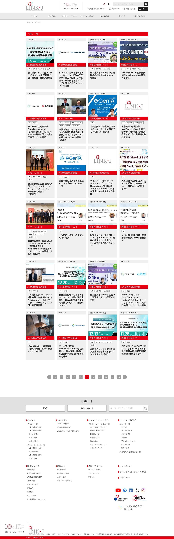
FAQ (45, 408)
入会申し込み (61, 477)
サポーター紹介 (32, 484)
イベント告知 (126, 444)
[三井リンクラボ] (139, 498)
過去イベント (33, 441)
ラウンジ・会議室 (94, 470)
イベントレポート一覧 (36, 445)
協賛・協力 (125, 448)
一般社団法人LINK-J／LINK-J (36, 6)
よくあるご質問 (50, 534)
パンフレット (31, 495)
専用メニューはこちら (64, 481)
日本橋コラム (94, 434)
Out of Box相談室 (63, 424)
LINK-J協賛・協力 (35, 431)
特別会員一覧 (61, 470)
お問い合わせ (87, 408)
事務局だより (94, 437)
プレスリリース (126, 431)
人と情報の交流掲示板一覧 (130, 452)
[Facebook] (125, 490)
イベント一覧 (32, 424)
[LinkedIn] (131, 490)
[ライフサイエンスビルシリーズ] (121, 498)
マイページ (124, 477)
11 (100, 377)
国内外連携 (31, 481)
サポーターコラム (96, 448)
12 (106, 377)
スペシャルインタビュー (98, 427)
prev (49, 377)
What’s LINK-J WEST (34, 477)
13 (112, 377)
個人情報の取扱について (141, 534)
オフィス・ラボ (93, 473)
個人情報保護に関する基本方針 (123, 534)
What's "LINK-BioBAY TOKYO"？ (68, 431)
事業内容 (30, 488)
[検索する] (146, 4)
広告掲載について (89, 534)
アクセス (91, 477)
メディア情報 (126, 434)
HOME (29, 22)
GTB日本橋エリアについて (36, 499)
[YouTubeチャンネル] (118, 490)
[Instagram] (143, 490)
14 (119, 377)
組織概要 (30, 492)
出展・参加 (33, 437)
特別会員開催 (33, 434)
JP (104, 4)
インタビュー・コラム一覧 (99, 424)
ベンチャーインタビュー (98, 444)
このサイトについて (63, 534)
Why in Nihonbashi (33, 473)
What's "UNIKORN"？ (64, 427)
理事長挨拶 (31, 470)
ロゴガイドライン (76, 534)
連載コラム (94, 441)
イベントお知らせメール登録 (132, 472)
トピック (124, 427)
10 (93, 377)
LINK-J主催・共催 (35, 427)
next (125, 377)
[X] (137, 490)
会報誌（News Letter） (98, 431)
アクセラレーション (128, 441)
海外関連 (124, 437)
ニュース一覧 (124, 424)
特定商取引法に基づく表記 (104, 534)
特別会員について (63, 473)
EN (109, 4)
